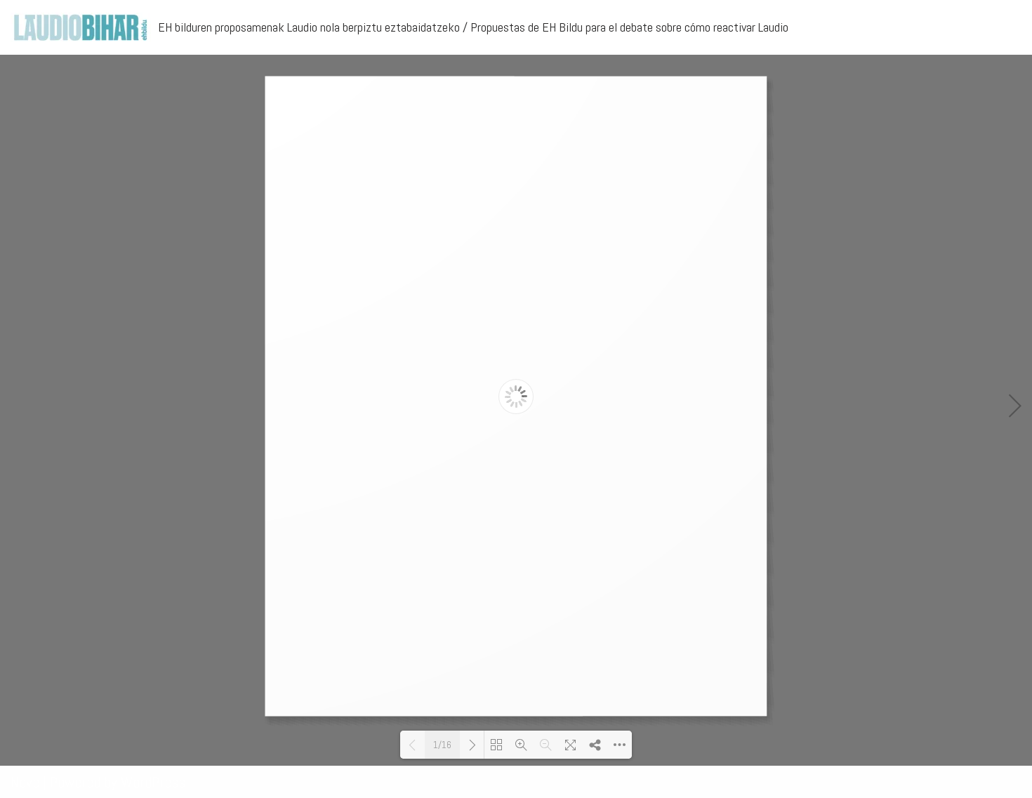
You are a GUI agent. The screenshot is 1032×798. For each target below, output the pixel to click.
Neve (25, 782)
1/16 (442, 745)
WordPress (153, 782)
